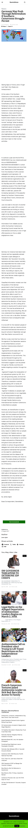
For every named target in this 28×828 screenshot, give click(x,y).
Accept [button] (16, 826)
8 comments (6, 24)
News (3, 9)
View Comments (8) (14, 522)
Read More (22, 826)
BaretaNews (14, 2)
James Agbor (4, 537)
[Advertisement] (13, 51)
